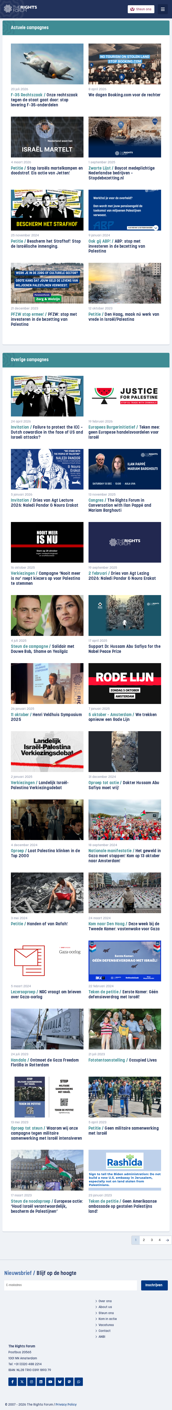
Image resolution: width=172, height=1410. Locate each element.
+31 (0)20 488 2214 (28, 1364)
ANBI (102, 1337)
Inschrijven (153, 1285)
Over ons (105, 1301)
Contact (105, 1331)
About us (105, 1307)
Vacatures (106, 1325)
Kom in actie (108, 1319)
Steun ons (143, 9)
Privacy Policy (66, 1404)
